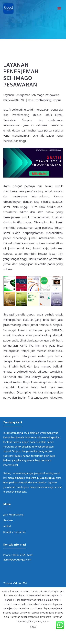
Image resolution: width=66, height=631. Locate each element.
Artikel (7, 526)
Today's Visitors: (13, 583)
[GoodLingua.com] (8, 8)
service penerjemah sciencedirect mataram (27, 604)
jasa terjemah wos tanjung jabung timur (37, 599)
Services (8, 520)
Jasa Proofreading (13, 514)
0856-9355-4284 (22, 555)
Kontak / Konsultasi (14, 532)
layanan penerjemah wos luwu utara (31, 616)
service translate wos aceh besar (20, 591)
